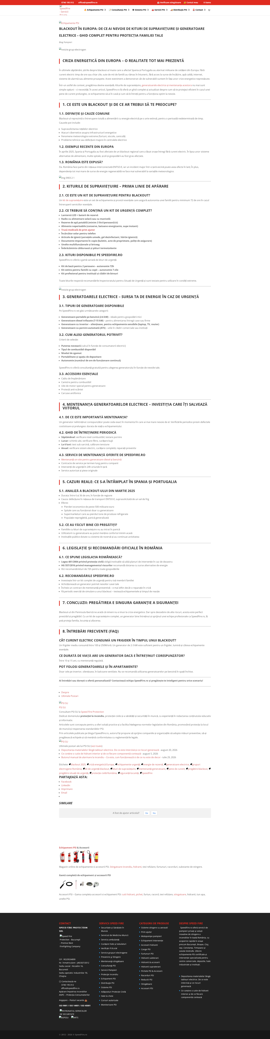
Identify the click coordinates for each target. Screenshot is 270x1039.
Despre (65, 692)
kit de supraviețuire (73, 200)
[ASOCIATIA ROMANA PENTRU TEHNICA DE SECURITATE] (75, 1017)
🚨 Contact (198, 10)
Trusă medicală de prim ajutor (78, 229)
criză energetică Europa (101, 764)
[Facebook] (185, 1035)
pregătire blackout (198, 768)
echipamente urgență (128, 764)
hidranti (137, 866)
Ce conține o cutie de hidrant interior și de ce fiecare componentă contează (101, 753)
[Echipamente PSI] (69, 23)
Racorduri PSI (147, 975)
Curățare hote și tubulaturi (113, 944)
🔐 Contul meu (191, 3)
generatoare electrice (177, 764)
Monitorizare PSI (109, 1004)
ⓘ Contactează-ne (67, 981)
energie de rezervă (153, 764)
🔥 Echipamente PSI (93, 10)
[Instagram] (205, 1035)
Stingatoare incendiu (121, 866)
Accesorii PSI (147, 988)
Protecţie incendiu (109, 974)
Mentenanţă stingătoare (112, 961)
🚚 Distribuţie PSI (178, 10)
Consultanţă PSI (108, 965)
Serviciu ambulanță (110, 939)
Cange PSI (145, 949)
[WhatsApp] (180, 1035)
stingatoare (180, 894)
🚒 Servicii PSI (158, 10)
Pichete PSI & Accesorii (151, 971)
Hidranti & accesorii (150, 962)
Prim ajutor (146, 932)
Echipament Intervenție (152, 940)
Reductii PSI (146, 979)
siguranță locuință (129, 773)
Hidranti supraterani (151, 966)
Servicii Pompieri (109, 970)
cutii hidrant (128, 894)
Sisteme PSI (106, 987)
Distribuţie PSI (107, 983)
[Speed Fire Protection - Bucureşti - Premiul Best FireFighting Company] (75, 945)
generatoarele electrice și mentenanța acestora (167, 85)
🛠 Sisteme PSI (139, 10)
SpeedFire (147, 773)
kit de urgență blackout (97, 768)
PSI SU (62, 707)
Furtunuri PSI (147, 953)
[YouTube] (195, 1035)
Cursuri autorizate (109, 1000)
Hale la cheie (107, 996)
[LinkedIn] (190, 1035)
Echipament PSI (67, 847)
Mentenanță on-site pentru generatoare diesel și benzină (91, 459)
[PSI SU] (63, 703)
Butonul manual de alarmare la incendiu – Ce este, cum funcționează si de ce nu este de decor (111, 757)
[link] (135, 848)
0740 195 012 (67, 2)
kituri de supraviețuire (124, 768)
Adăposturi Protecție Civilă (113, 991)
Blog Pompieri (65, 42)
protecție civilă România (104, 773)
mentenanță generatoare (152, 768)
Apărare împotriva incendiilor (73, 991)
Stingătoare (146, 984)
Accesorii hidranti (149, 945)
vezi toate (96, 746)
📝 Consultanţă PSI (118, 10)
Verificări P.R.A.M (109, 948)
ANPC (61, 994)
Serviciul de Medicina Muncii (114, 935)
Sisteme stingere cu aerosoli (154, 927)
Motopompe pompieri (151, 936)
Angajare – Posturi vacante (71, 1000)
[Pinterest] (200, 1035)
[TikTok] (210, 1035)
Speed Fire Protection (92, 711)
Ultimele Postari (69, 696)
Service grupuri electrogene (114, 952)
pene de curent (177, 768)
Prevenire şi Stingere (111, 957)
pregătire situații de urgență (73, 773)
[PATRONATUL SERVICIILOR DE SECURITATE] (75, 1014)
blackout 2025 (78, 764)
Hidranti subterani (150, 958)
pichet (139, 894)
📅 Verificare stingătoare (169, 3)
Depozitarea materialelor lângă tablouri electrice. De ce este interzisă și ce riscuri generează (110, 750)
